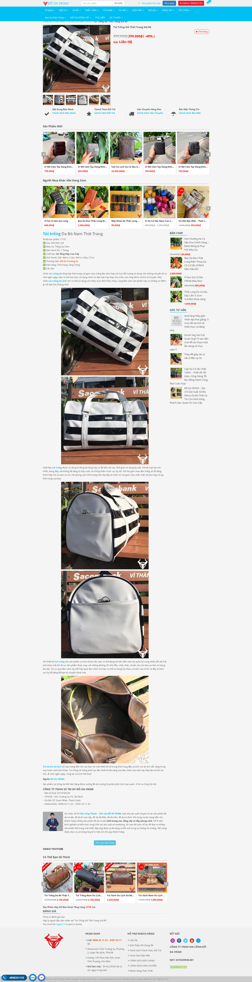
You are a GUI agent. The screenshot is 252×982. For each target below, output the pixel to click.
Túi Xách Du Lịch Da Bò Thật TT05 (62, 895)
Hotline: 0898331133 (192, 3)
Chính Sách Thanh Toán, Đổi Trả (145, 950)
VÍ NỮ (76, 10)
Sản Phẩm (60, 21)
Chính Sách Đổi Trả (104, 112)
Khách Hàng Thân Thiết (141, 970)
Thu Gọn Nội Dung (105, 842)
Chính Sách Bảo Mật (190, 112)
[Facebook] (179, 940)
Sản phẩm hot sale (151, 3)
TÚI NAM (108, 10)
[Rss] (172, 940)
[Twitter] (185, 940)
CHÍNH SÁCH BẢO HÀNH (142, 960)
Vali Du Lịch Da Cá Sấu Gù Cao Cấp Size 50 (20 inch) (72, 166)
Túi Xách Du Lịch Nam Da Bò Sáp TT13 (159, 895)
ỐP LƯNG (184, 10)
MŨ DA (152, 10)
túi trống (54, 273)
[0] (207, 2)
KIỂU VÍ (63, 10)
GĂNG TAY (167, 10)
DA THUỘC (115, 17)
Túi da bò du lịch (52, 766)
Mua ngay (169, 3)
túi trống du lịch (57, 280)
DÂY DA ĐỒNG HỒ (80, 17)
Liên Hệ (133, 940)
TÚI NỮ (122, 10)
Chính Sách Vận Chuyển (150, 112)
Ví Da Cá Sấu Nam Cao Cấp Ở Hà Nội (97, 220)
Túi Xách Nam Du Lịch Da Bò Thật (94, 895)
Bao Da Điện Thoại (54, 17)
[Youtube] (192, 940)
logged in (60, 924)
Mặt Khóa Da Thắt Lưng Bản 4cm (62, 220)
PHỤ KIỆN (100, 17)
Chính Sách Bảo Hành (64, 112)
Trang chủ (48, 21)
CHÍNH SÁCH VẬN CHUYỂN (143, 965)
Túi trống (52, 233)
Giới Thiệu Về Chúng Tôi (141, 945)
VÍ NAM (49, 10)
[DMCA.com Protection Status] (178, 969)
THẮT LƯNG (91, 10)
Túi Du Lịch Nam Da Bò (79, 21)
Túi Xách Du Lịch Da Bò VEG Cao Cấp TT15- (130, 895)
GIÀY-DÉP (137, 10)
